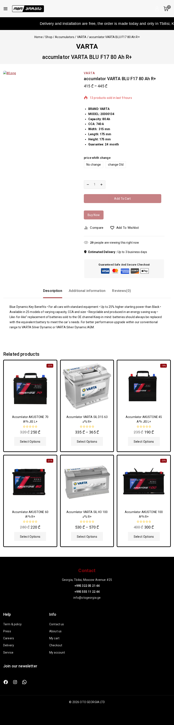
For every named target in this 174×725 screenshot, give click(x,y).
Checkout (55, 645)
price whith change (97, 157)
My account (57, 652)
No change (93, 164)
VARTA (87, 46)
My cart (54, 638)
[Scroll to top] (164, 702)
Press (7, 631)
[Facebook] (5, 682)
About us (55, 631)
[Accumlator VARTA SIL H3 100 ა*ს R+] (87, 482)
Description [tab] (52, 291)
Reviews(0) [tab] (121, 291)
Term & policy (12, 624)
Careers (8, 638)
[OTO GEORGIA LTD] (28, 8)
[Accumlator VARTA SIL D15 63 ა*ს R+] (87, 386)
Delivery (8, 645)
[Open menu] (5, 8)
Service (8, 652)
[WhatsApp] (24, 682)
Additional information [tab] (87, 291)
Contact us (56, 624)
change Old (115, 164)
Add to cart (122, 198)
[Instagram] (15, 682)
